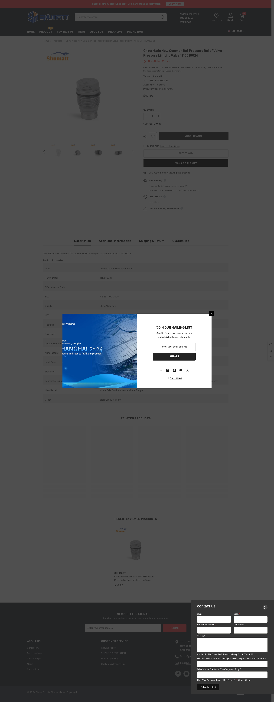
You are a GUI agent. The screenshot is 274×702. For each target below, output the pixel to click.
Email (237, 614)
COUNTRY (239, 625)
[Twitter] (187, 370)
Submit (174, 356)
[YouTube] (181, 370)
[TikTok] (174, 370)
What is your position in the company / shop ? (220, 669)
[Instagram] (167, 370)
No (252, 654)
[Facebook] (161, 370)
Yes (246, 654)
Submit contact (208, 687)
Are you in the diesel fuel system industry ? (219, 654)
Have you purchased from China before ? (217, 680)
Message (201, 635)
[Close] (211, 313)
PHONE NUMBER (206, 625)
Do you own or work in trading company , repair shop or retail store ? (232, 658)
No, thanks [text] (176, 378)
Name (199, 614)
